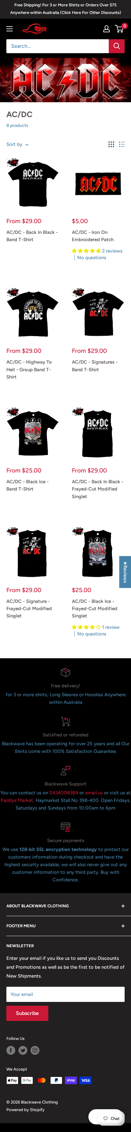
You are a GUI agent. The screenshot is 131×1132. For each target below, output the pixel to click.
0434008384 (64, 793)
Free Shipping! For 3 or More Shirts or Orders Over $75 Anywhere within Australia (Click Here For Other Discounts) (65, 9)
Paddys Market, (17, 800)
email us (94, 793)
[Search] (117, 46)
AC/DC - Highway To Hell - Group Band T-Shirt (29, 369)
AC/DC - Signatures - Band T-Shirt (95, 365)
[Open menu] (9, 28)
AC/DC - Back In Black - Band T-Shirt (32, 235)
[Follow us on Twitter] (22, 1050)
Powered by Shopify (25, 1109)
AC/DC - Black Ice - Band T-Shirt (27, 485)
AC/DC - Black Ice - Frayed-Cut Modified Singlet (94, 608)
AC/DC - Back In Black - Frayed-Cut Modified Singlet (97, 489)
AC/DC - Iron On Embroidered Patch (93, 235)
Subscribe (27, 1013)
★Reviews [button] (125, 572)
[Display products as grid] (111, 144)
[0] (119, 29)
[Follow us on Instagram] (35, 1050)
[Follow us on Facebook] (10, 1050)
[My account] (106, 28)
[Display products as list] (122, 144)
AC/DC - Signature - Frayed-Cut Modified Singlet (29, 608)
